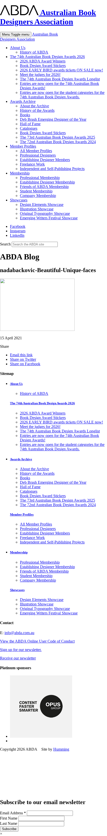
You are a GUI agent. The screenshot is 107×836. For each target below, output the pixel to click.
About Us (17, 48)
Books (25, 115)
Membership (20, 173)
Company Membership (38, 195)
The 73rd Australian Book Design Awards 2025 (57, 137)
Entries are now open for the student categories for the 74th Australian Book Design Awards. (62, 94)
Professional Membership (40, 178)
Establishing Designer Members (45, 160)
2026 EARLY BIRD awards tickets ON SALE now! (61, 70)
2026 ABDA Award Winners (42, 61)
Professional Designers (38, 155)
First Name (9, 818)
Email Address (13, 813)
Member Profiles (23, 146)
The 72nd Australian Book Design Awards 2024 (58, 142)
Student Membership (36, 191)
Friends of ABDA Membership (44, 186)
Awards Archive (23, 101)
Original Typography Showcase (45, 213)
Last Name (9, 823)
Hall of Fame (30, 124)
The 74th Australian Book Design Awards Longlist (60, 79)
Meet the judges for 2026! (40, 74)
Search (5, 244)
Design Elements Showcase (41, 204)
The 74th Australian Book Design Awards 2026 (47, 57)
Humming (61, 749)
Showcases (18, 200)
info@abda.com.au (19, 633)
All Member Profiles (36, 151)
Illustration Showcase (37, 209)
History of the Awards (37, 110)
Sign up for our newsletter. (21, 650)
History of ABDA (34, 52)
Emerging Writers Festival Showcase (49, 218)
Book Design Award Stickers (43, 65)
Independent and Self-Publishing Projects (52, 169)
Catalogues (28, 128)
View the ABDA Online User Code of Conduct (37, 641)
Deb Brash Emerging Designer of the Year (53, 119)
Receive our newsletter (18, 658)
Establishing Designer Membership (47, 182)
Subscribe (9, 829)
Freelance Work (32, 164)
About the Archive (34, 106)
